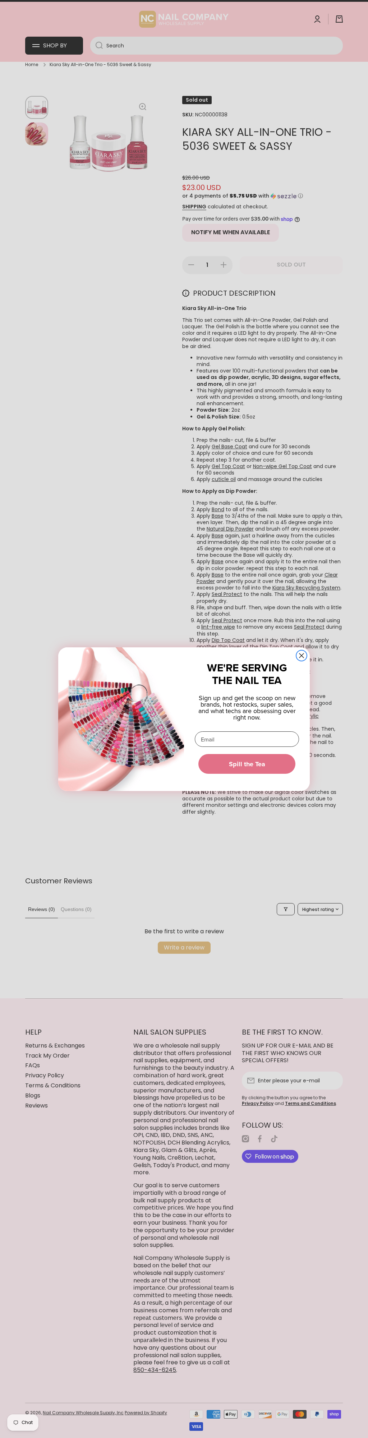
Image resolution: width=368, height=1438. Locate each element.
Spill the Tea (247, 764)
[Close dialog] (301, 655)
